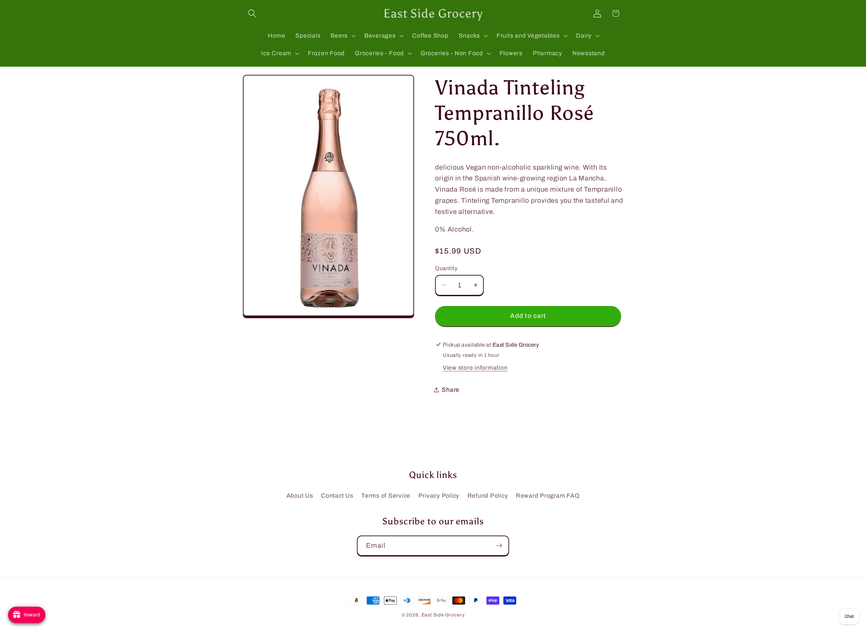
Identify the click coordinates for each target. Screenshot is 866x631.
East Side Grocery (443, 614)
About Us (300, 496)
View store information (475, 367)
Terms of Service (385, 496)
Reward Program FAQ (548, 496)
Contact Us (337, 496)
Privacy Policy (439, 496)
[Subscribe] (499, 546)
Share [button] (450, 389)
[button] (252, 13)
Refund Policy (488, 496)
